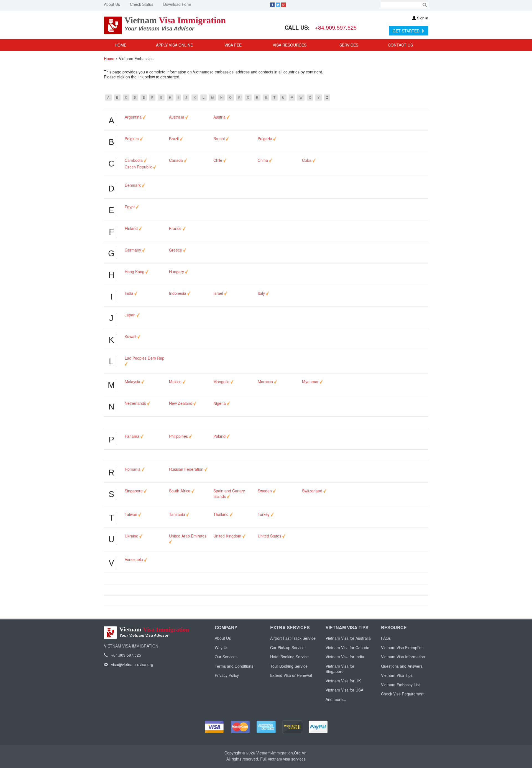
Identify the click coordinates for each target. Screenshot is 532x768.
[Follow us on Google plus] (283, 4)
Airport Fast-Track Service (293, 638)
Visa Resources (290, 45)
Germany (133, 250)
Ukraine (131, 536)
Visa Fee (233, 45)
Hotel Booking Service (289, 656)
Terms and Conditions (234, 666)
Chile (217, 160)
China (263, 160)
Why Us (221, 647)
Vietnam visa (279, 759)
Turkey (264, 514)
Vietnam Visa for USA (344, 690)
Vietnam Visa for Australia (348, 638)
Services (349, 45)
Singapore (134, 490)
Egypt (130, 206)
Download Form (177, 4)
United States (269, 536)
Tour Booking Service (289, 666)
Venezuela (134, 559)
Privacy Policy (227, 675)
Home (120, 45)
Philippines (178, 436)
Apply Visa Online (174, 45)
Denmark (133, 185)
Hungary (176, 271)
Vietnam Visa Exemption (402, 647)
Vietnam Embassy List (400, 684)
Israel (218, 293)
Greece (175, 250)
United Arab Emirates (187, 536)
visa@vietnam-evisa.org (131, 664)
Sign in (422, 18)
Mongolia (221, 381)
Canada (176, 160)
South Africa (179, 490)
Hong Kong (134, 271)
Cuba (306, 160)
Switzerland (312, 490)
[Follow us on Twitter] (278, 4)
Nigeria (219, 403)
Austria (219, 117)
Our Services (226, 656)
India (129, 293)
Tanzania (177, 514)
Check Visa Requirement (402, 694)
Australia (176, 117)
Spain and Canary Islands (229, 493)
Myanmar (310, 381)
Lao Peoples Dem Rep (144, 358)
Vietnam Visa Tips (397, 675)
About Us (112, 4)
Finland (131, 228)
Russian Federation (186, 469)
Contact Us (400, 45)
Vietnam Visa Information (403, 656)
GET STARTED (407, 31)
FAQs (386, 638)
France (175, 228)
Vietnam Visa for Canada (347, 647)
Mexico (175, 381)
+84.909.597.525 (336, 27)
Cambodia (134, 160)
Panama (132, 436)
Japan (130, 315)
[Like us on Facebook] (272, 4)
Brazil (174, 138)
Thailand (221, 514)
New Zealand (180, 403)
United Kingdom (227, 536)
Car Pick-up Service (287, 647)
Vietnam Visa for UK (343, 680)
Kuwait (130, 336)
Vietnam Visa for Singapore (340, 668)
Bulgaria (265, 138)
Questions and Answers (402, 666)
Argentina (133, 117)
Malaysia (132, 381)
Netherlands (135, 403)
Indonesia (177, 293)
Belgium (132, 138)
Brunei (219, 138)
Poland (219, 436)
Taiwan (131, 514)
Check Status (141, 4)
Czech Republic (138, 167)
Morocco (265, 381)
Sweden (265, 490)
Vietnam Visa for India (345, 656)
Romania (132, 469)
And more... (336, 699)
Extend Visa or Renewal (291, 675)
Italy (261, 293)
